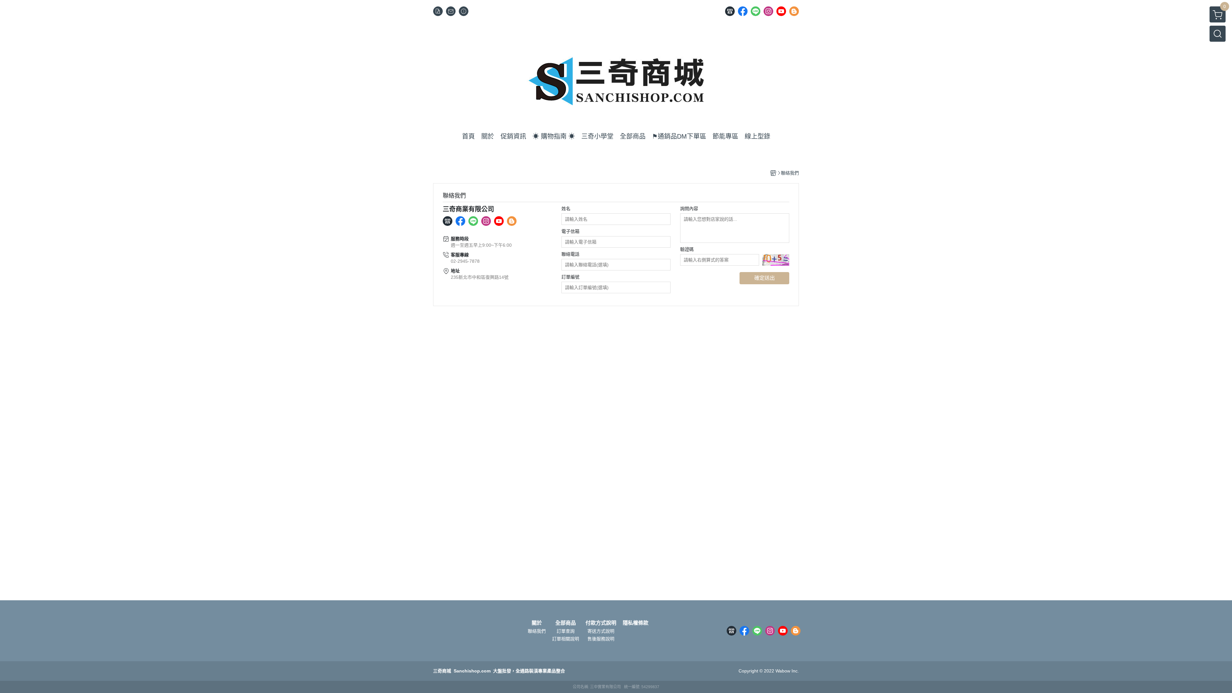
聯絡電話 (570, 254)
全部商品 (565, 623)
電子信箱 (570, 231)
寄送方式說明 (600, 631)
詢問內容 (689, 208)
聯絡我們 (537, 631)
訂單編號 (570, 276)
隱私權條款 (635, 623)
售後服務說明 (600, 639)
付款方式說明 (601, 623)
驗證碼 (687, 249)
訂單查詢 (566, 631)
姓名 (565, 208)
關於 (537, 623)
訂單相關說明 (565, 639)
